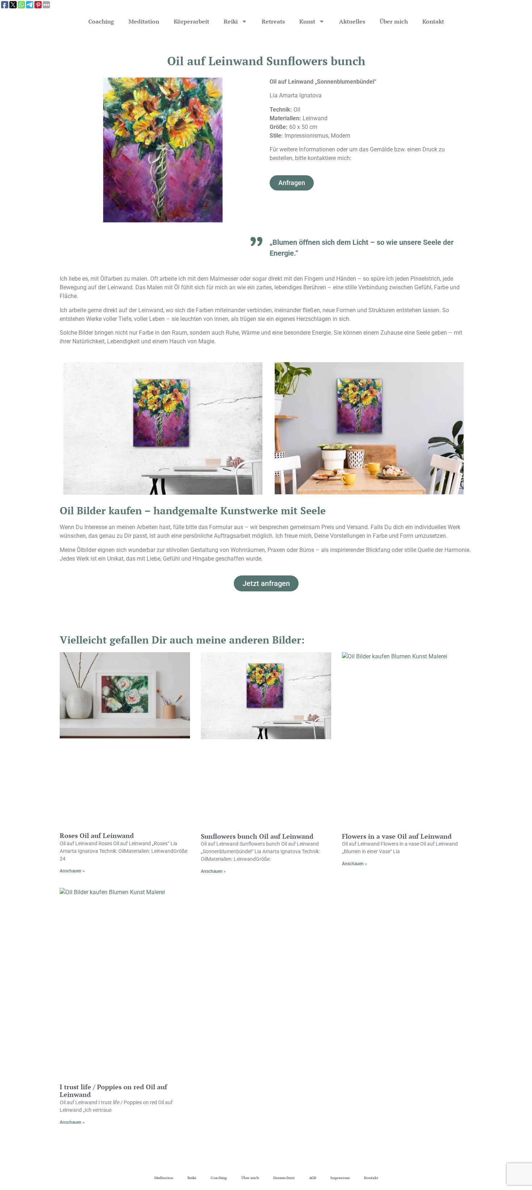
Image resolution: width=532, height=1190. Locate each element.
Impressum (340, 1178)
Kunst (307, 21)
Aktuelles (352, 21)
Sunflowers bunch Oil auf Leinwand (257, 836)
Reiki (231, 21)
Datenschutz (284, 1178)
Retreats (273, 21)
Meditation (143, 21)
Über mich (394, 21)
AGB (312, 1178)
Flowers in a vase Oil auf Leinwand (397, 836)
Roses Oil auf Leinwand (97, 835)
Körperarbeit (191, 21)
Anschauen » (72, 870)
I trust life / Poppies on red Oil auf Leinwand (113, 1090)
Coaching (101, 21)
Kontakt (433, 21)
